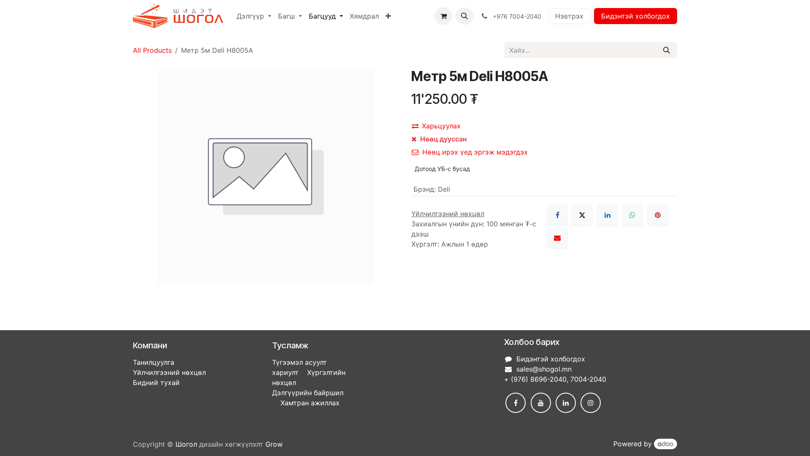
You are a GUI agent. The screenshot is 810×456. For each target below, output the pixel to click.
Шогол (186, 444)
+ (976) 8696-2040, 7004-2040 (555, 379)
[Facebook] (557, 215)
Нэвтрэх (569, 16)
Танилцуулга (153, 362)
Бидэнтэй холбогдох (635, 16)
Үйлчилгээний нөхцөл (169, 372)
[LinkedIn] (607, 215)
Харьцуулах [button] (441, 126)
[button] (464, 16)
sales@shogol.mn (544, 369)
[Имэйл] (557, 238)
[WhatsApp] (632, 215)
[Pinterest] (658, 215)
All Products (152, 50)
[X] (582, 215)
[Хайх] (666, 50)
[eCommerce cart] (443, 16)
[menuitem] (254, 16)
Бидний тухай (156, 382)
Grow (274, 444)
